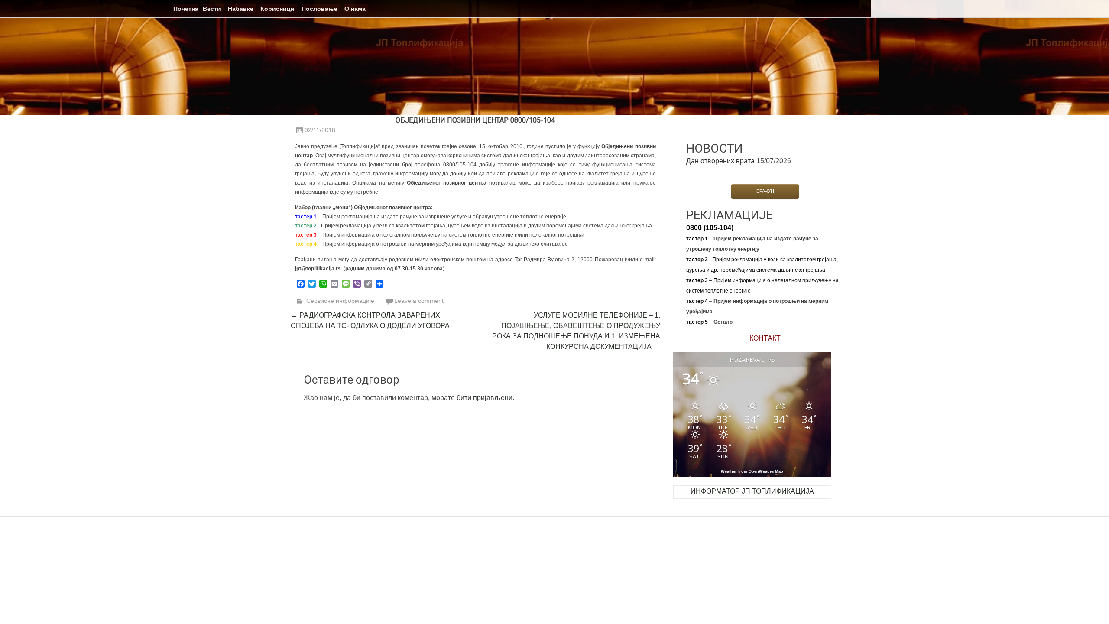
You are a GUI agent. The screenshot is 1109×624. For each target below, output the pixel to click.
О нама (355, 8)
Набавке (240, 8)
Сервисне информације (340, 300)
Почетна (185, 8)
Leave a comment (419, 300)
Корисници (277, 8)
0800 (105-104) (709, 227)
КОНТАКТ (765, 338)
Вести (212, 8)
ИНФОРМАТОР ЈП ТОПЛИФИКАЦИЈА (752, 491)
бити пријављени (484, 397)
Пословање (319, 8)
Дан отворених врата (720, 161)
